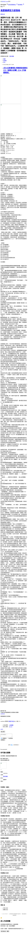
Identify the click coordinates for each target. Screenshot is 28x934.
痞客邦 (10, 721)
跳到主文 (3, 14)
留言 (13, 721)
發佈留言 (3, 739)
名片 (4, 62)
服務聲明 (14, 915)
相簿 (4, 59)
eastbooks (3, 713)
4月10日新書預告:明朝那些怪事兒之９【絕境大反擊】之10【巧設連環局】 (15, 70)
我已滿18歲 (3, 931)
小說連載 (11, 725)
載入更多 (3, 731)
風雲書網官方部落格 (10, 10)
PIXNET (6, 913)
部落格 (5, 60)
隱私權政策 (24, 913)
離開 (8, 931)
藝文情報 (12, 56)
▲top (2, 729)
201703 (10, 726)
